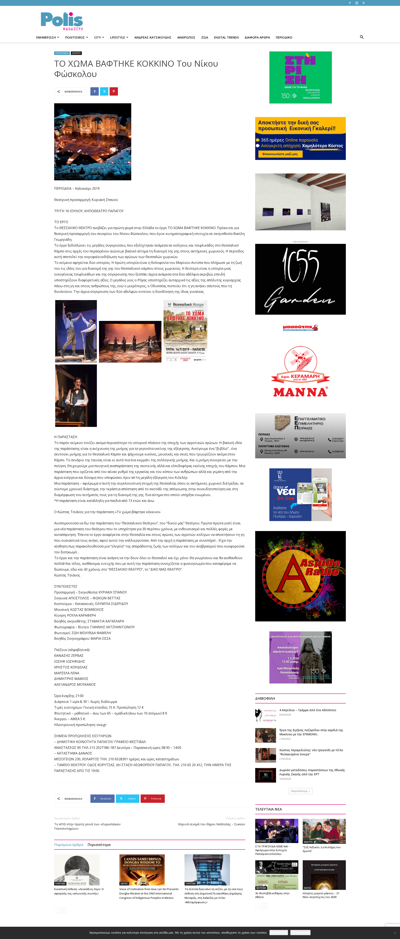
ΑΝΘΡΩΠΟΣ (186, 37)
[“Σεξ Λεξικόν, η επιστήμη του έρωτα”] (324, 831)
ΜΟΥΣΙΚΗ (261, 841)
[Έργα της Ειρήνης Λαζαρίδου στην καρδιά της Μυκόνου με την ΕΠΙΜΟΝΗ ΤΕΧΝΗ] (265, 735)
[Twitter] (363, 3)
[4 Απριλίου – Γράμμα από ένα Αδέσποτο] (265, 715)
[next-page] (63, 910)
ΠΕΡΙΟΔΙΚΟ (284, 37)
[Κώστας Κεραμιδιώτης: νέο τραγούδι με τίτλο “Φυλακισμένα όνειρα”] (265, 755)
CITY (97, 37)
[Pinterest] (114, 91)
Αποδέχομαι (278, 932)
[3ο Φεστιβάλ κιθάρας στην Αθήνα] (276, 875)
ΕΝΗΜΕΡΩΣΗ (46, 37)
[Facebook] (350, 3)
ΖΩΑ (204, 37)
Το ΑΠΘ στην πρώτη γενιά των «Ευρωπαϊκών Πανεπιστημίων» (87, 826)
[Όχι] (395, 933)
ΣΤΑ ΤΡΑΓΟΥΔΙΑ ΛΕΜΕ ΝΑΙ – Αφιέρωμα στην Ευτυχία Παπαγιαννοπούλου (272, 850)
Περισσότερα (99, 844)
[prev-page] (56, 910)
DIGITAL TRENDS (226, 37)
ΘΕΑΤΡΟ (76, 53)
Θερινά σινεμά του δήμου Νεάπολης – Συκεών (211, 824)
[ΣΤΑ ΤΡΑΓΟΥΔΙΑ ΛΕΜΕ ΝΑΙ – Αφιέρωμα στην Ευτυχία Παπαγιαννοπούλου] (276, 831)
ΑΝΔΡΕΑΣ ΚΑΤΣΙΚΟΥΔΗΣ (152, 37)
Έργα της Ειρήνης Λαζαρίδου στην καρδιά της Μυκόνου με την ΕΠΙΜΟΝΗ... (311, 732)
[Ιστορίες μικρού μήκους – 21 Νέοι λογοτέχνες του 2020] (324, 875)
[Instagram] (357, 3)
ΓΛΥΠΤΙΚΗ (60, 883)
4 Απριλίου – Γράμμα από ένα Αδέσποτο (307, 710)
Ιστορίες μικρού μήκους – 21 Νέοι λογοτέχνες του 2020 (321, 895)
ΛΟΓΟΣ (124, 883)
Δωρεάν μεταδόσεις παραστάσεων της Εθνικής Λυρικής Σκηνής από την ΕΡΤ (312, 772)
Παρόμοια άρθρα (68, 844)
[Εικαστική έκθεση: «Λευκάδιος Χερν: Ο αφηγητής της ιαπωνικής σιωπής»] (84, 869)
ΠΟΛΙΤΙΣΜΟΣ (75, 37)
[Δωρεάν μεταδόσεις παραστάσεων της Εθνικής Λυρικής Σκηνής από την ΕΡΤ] (265, 775)
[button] (362, 38)
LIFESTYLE (117, 37)
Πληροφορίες (300, 932)
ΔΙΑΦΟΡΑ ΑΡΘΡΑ (257, 37)
